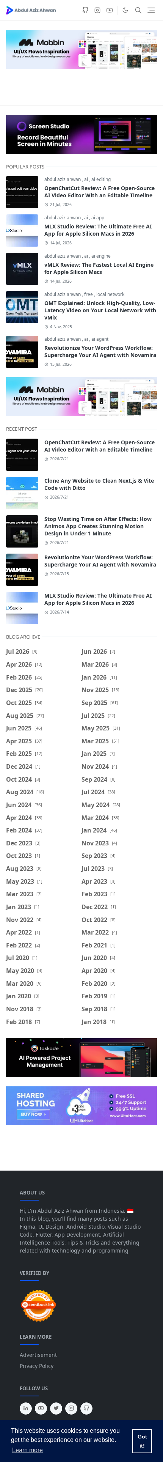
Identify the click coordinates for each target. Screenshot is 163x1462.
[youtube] (109, 10)
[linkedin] (26, 1408)
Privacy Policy (36, 1365)
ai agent (99, 339)
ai (86, 179)
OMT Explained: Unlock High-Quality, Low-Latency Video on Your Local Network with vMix (100, 310)
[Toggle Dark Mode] (125, 10)
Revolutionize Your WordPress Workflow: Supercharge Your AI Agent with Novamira (100, 351)
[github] (85, 10)
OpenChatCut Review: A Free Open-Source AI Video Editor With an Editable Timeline (99, 191)
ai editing (101, 179)
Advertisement (38, 1354)
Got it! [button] (142, 1441)
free (89, 294)
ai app (97, 217)
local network (110, 294)
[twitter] (56, 1408)
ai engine (101, 256)
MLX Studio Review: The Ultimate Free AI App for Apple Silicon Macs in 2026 (98, 230)
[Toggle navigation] (151, 10)
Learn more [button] (27, 1450)
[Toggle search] (138, 10)
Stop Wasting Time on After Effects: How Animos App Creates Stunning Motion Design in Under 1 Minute (98, 526)
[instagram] (97, 10)
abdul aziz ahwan (63, 179)
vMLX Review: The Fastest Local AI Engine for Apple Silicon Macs (99, 268)
